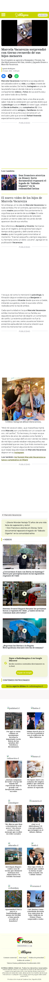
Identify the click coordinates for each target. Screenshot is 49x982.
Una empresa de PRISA (24, 940)
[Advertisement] (24, 144)
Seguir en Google (24, 673)
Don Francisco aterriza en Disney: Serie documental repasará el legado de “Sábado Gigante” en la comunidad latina (32, 182)
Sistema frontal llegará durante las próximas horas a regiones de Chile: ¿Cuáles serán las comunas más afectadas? (24, 610)
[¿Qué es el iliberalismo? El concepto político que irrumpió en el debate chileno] (35, 813)
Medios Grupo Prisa (24, 945)
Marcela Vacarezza (12, 515)
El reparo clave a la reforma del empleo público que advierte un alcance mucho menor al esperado (35, 784)
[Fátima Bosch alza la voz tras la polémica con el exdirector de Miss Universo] (35, 720)
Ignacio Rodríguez (8, 68)
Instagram (19, 452)
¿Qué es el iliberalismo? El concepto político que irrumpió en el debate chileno (35, 828)
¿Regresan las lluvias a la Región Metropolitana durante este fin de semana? (23, 646)
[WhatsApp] (16, 76)
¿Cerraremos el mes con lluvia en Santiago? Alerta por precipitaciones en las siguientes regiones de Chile (23, 573)
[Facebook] (3, 76)
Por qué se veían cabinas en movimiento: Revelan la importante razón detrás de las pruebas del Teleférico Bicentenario (13, 739)
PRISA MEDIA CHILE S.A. (12, 968)
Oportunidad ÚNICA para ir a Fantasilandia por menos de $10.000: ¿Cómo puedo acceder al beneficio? (13, 915)
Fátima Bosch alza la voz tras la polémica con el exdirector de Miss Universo (35, 734)
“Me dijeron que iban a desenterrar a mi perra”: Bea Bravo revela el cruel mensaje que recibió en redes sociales (13, 829)
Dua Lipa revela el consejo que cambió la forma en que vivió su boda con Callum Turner (35, 871)
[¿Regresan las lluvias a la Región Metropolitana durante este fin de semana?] (24, 630)
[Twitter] (10, 76)
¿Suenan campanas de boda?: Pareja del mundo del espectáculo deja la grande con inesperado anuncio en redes (13, 785)
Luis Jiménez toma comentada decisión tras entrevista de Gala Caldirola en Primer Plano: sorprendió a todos (35, 914)
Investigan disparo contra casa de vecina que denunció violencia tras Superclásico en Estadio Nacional (13, 871)
